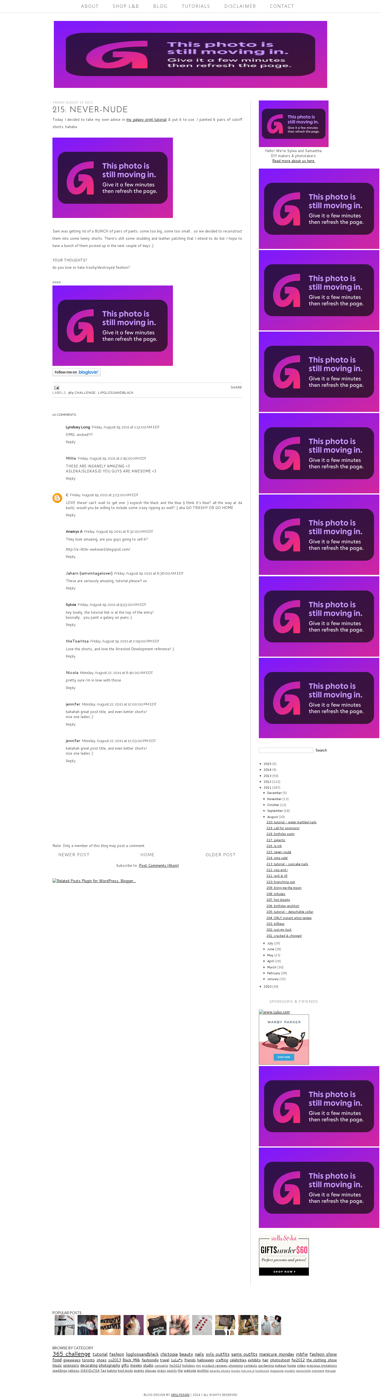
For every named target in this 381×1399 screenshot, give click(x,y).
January (273, 979)
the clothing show (322, 1359)
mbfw (302, 1354)
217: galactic (275, 840)
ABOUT (90, 6)
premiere (318, 1370)
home (291, 1365)
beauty (186, 1354)
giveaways (72, 1359)
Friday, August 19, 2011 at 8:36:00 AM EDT (149, 573)
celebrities (238, 1359)
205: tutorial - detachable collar (289, 912)
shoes (102, 1359)
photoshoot (280, 1359)
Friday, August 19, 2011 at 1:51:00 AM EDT (126, 427)
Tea (103, 1370)
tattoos (73, 1370)
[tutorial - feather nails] (180, 1333)
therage (330, 1370)
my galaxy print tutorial (146, 119)
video (301, 1365)
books (235, 1370)
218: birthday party (280, 834)
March (272, 967)
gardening (266, 1365)
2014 (268, 769)
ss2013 (114, 1359)
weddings (59, 1370)
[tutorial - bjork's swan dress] (134, 1333)
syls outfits (218, 1354)
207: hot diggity (278, 900)
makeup (280, 1365)
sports (172, 1370)
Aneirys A (74, 531)
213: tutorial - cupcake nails (287, 864)
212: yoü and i (277, 870)
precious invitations (322, 1365)
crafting (222, 1359)
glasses (150, 1370)
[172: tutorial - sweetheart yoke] (157, 1333)
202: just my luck (278, 929)
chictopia (169, 1354)
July (270, 943)
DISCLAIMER (240, 6)
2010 (268, 986)
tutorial (100, 1354)
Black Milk (131, 1359)
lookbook (262, 1370)
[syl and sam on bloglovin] (76, 374)
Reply (71, 442)
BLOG (160, 6)
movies (136, 1365)
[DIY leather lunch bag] (226, 1333)
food (57, 1360)
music (57, 1365)
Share (236, 387)
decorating (89, 1365)
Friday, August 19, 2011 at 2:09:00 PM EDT (124, 641)
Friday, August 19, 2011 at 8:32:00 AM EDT (118, 531)
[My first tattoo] (88, 1333)
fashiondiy (150, 1359)
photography (109, 1365)
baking (112, 1370)
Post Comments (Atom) (159, 865)
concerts (161, 1365)
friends (190, 1359)
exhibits (254, 1359)
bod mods (125, 1370)
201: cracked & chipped (284, 936)
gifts (125, 1365)
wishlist (203, 1370)
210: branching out (280, 882)
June (271, 949)
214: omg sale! (277, 858)
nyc (198, 1365)
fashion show (323, 1354)
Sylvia (71, 605)
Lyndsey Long (78, 427)
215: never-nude (278, 852)
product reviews (214, 1365)
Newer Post (74, 854)
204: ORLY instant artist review (289, 918)
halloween (205, 1359)
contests (250, 1365)
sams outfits (244, 1354)
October (273, 805)
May (270, 955)
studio (148, 1365)
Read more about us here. (293, 160)
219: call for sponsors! (283, 828)
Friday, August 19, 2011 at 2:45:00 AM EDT (112, 458)
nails (199, 1354)
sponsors (71, 1365)
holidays (188, 1365)
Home (148, 854)
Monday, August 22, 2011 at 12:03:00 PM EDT (119, 741)
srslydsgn (180, 1395)
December (275, 793)
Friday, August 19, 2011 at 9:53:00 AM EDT (112, 605)
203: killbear (275, 924)
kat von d (247, 1370)
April (271, 961)
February (274, 973)
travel (164, 1359)
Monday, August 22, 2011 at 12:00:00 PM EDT (119, 704)
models (289, 1370)
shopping (235, 1365)
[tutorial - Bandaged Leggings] (111, 1333)
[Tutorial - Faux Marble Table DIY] (65, 1333)
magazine (277, 1370)
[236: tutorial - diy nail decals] (203, 1333)
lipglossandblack (116, 393)
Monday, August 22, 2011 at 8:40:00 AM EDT (116, 673)
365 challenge (82, 393)
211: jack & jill (276, 876)
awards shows (219, 1370)
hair (265, 1359)
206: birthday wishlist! (282, 906)
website (190, 1370)
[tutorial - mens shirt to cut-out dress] (272, 1333)
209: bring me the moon (284, 888)
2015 (268, 764)
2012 (268, 781)
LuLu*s (177, 1359)
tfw (180, 1370)
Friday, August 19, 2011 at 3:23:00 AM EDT (104, 495)
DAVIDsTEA (90, 1370)
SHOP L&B (126, 6)
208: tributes (275, 894)
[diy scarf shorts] (249, 1333)
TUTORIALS (196, 6)
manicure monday (276, 1354)
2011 (268, 787)
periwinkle (303, 1370)
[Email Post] (55, 387)
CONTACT (282, 6)
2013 (268, 776)
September (275, 810)
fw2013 (175, 1365)
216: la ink (274, 846)
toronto (88, 1359)
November (275, 799)
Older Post (221, 854)
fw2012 (298, 1359)
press (161, 1370)
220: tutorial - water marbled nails (291, 822)
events (139, 1370)
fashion (116, 1354)
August (273, 817)
